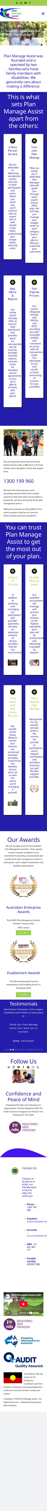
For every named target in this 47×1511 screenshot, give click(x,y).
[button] (5, 1046)
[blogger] (28, 1064)
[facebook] (30, 3)
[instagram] (21, 3)
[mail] (33, 1064)
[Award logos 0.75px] (23, 873)
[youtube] (26, 3)
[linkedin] (17, 3)
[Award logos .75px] (23, 939)
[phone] (38, 1064)
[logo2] (11, 9)
